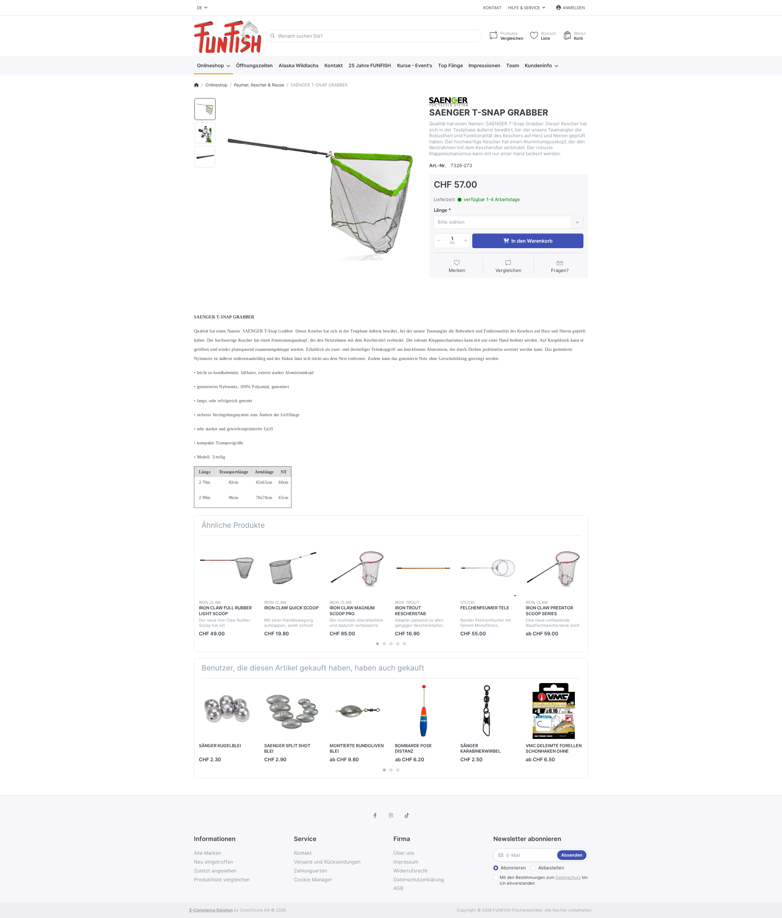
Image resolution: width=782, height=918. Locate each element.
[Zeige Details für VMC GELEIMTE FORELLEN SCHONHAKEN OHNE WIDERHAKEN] (554, 711)
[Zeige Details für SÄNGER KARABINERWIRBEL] (488, 711)
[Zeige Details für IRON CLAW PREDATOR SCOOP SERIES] (554, 568)
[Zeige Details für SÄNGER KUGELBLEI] (227, 711)
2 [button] (384, 643)
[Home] (196, 85)
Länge (440, 210)
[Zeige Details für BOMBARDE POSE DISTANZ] (423, 711)
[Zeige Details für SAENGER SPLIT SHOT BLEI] (292, 711)
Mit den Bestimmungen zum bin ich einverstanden (544, 880)
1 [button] (377, 643)
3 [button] (391, 643)
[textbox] (503, 222)
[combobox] (508, 222)
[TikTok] (407, 815)
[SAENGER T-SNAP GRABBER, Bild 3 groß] (205, 156)
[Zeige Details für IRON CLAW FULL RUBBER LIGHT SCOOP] (227, 568)
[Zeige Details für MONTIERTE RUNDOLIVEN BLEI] (358, 711)
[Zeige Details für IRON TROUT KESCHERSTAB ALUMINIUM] (423, 568)
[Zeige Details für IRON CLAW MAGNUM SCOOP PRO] (358, 568)
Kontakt (492, 7)
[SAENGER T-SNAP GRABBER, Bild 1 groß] (205, 109)
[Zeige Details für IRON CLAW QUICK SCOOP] (292, 568)
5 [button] (404, 643)
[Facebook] (375, 815)
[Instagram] (391, 815)
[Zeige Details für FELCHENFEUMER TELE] (488, 568)
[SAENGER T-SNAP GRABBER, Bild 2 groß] (205, 133)
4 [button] (397, 643)
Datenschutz (568, 877)
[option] (320, 196)
